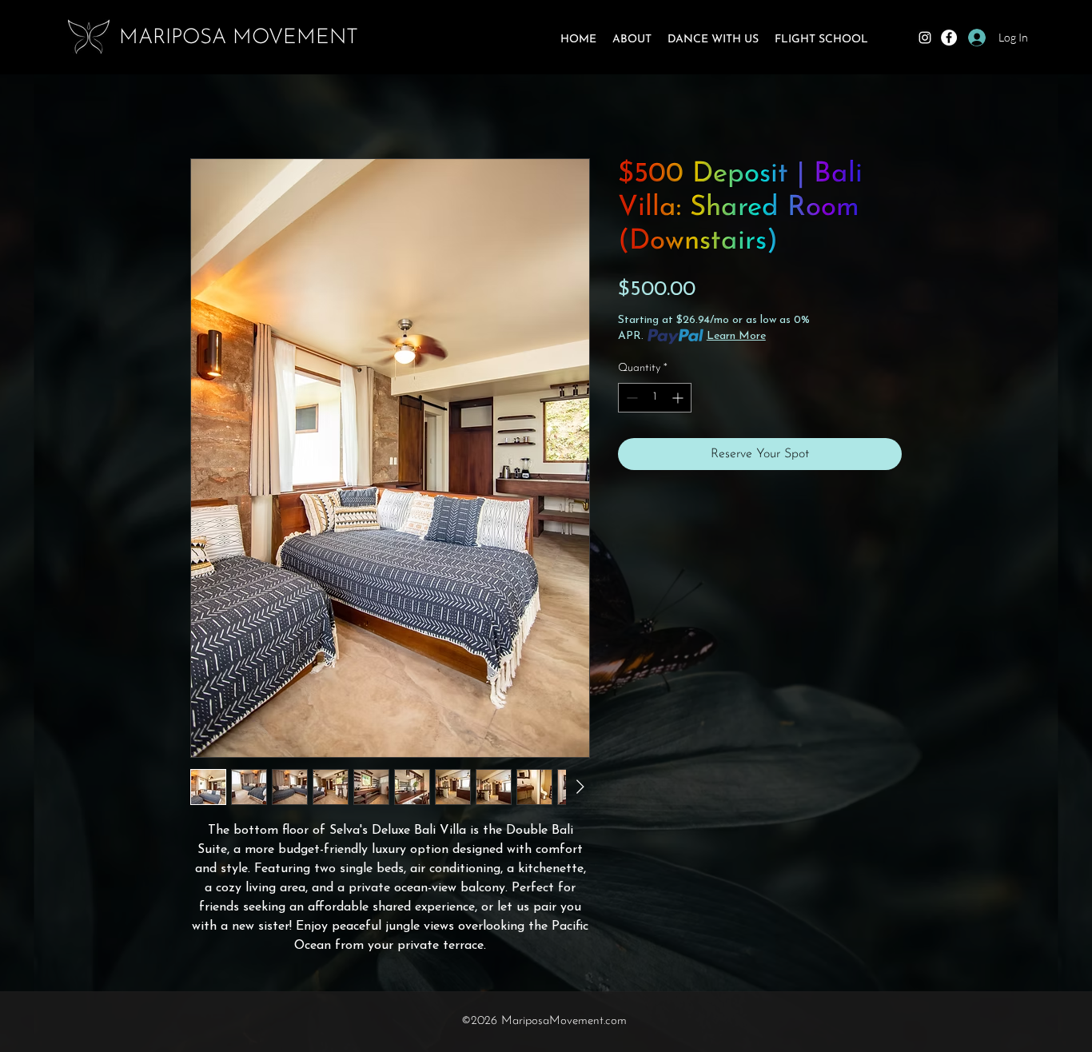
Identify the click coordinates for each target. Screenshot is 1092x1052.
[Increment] (679, 398)
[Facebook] (949, 38)
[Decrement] (630, 398)
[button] (632, 40)
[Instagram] (925, 38)
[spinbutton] (654, 398)
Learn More (736, 336)
